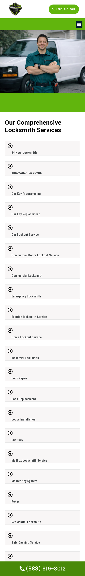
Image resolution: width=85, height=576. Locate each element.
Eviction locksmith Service (29, 317)
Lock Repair (19, 378)
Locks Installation (23, 419)
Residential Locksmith (26, 522)
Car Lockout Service (25, 234)
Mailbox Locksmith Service (29, 460)
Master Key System (24, 481)
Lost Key (17, 440)
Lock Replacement (23, 399)
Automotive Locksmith (26, 173)
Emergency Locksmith (26, 296)
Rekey (15, 501)
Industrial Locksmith (25, 358)
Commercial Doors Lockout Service (35, 255)
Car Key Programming (26, 194)
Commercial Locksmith (26, 276)
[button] (79, 24)
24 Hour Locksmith (24, 153)
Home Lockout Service (26, 337)
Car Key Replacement (25, 214)
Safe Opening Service (25, 542)
